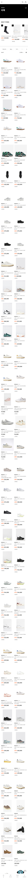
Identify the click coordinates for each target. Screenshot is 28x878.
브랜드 (17, 876)
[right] (26, 49)
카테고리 (10, 876)
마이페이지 (24, 876)
